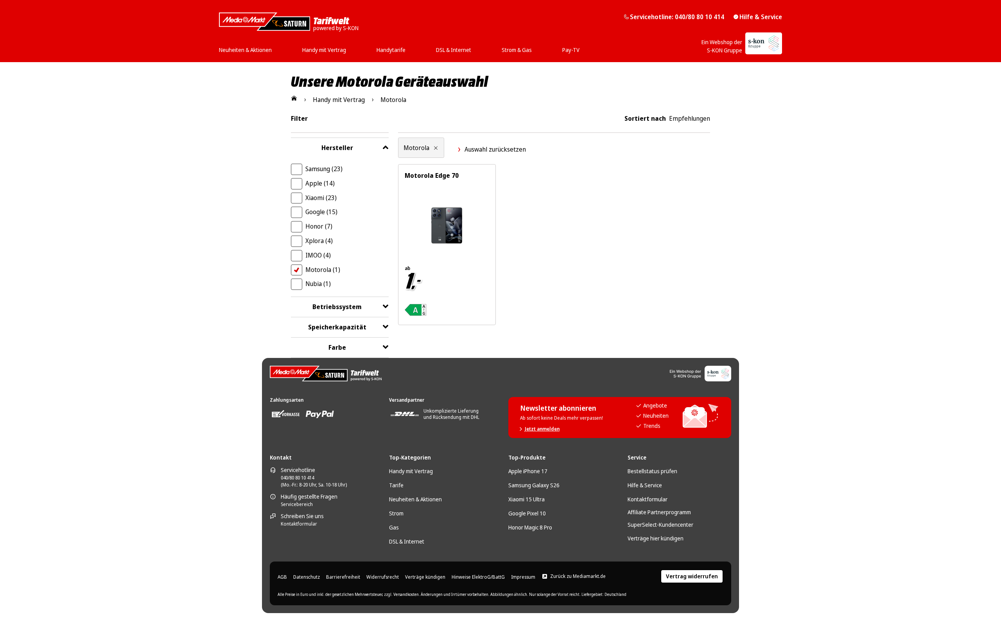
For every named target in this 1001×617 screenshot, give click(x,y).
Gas (394, 527)
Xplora (319, 240)
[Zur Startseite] (294, 98)
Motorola (322, 269)
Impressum (523, 577)
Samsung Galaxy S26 (534, 485)
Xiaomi (321, 197)
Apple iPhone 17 (527, 471)
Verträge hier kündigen (655, 538)
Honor (318, 226)
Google (321, 211)
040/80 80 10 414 (297, 478)
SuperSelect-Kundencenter (660, 524)
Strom (396, 513)
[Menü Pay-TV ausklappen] (581, 47)
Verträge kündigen (425, 577)
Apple (320, 183)
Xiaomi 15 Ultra (526, 499)
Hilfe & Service (760, 17)
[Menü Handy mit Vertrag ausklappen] (348, 47)
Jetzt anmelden (542, 429)
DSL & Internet (406, 541)
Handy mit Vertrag (411, 471)
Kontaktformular (299, 524)
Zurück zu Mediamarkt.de (578, 576)
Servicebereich (297, 504)
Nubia (318, 283)
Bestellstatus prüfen (652, 471)
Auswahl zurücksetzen (495, 149)
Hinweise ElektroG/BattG (478, 577)
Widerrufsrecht (382, 577)
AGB (282, 577)
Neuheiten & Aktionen (415, 499)
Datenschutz (306, 577)
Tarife (396, 485)
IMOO (318, 255)
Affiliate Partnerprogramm (659, 512)
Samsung (324, 169)
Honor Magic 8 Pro (530, 527)
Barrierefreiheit (343, 577)
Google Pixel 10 (527, 513)
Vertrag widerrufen (692, 576)
